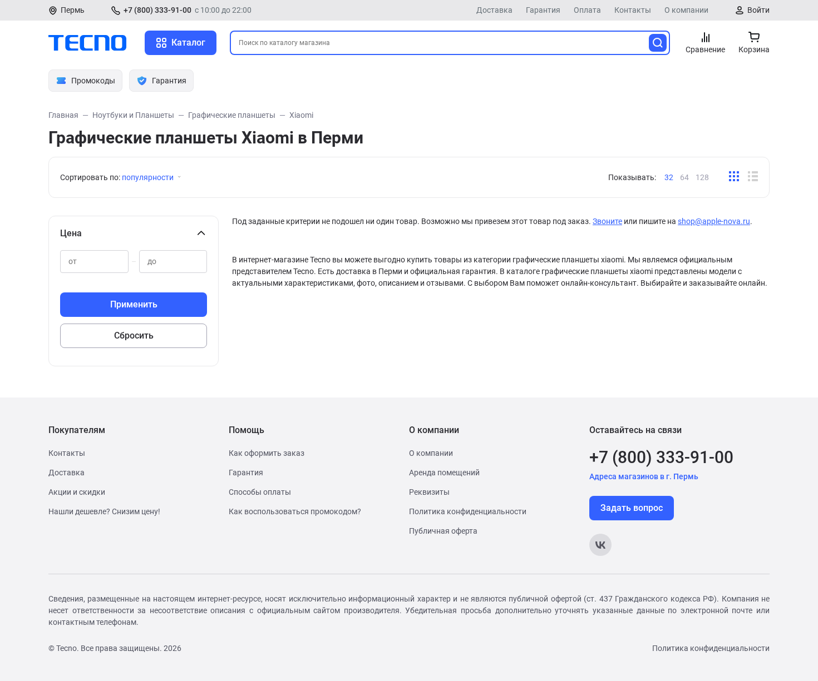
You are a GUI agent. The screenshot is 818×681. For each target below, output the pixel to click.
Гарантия (543, 10)
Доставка (494, 10)
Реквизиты (429, 492)
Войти (758, 10)
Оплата (587, 10)
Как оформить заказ (266, 453)
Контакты (632, 10)
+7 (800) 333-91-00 (157, 10)
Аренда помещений (444, 472)
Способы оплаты (260, 492)
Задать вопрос (631, 508)
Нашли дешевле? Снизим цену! (104, 511)
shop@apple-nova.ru (714, 221)
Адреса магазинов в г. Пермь (643, 476)
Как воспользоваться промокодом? (295, 511)
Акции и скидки (76, 492)
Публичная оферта (443, 530)
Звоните (607, 221)
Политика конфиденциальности (467, 511)
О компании (686, 10)
